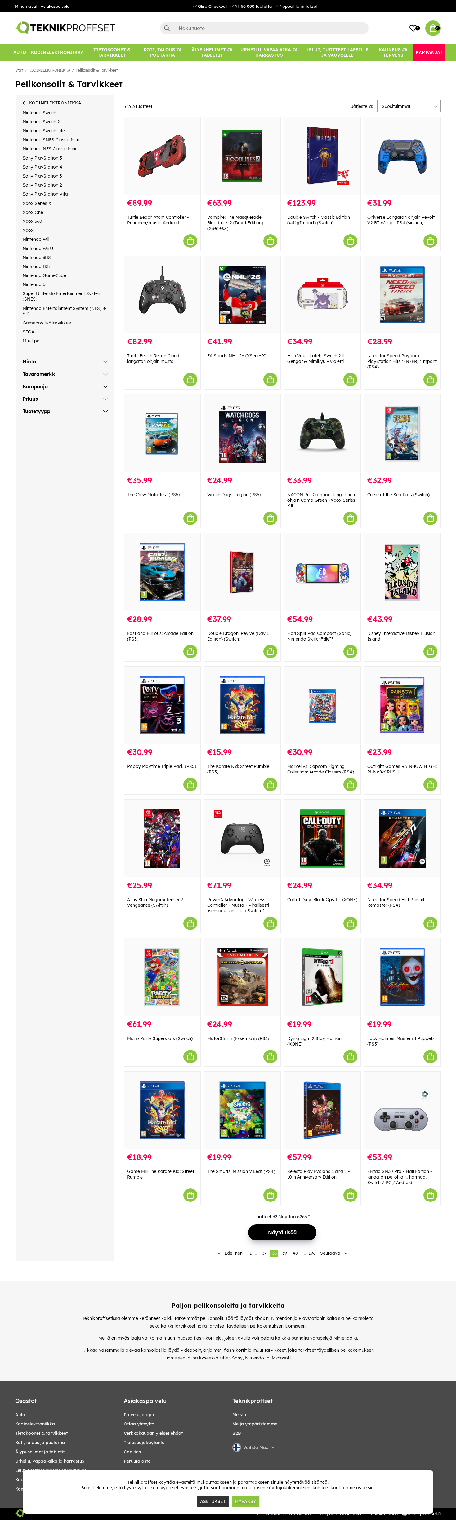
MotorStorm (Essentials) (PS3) (238, 1038)
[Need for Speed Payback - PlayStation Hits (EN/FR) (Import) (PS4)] (402, 295)
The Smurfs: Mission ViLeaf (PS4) (241, 1171)
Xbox (28, 230)
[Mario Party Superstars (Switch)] (162, 977)
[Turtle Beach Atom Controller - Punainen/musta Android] (162, 156)
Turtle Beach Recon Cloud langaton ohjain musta (153, 358)
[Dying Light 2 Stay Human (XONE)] (322, 977)
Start (19, 70)
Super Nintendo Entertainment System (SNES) (62, 296)
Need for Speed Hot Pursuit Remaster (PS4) (395, 902)
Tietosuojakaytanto (144, 1442)
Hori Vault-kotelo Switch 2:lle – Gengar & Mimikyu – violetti (318, 358)
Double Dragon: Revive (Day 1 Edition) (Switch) (238, 636)
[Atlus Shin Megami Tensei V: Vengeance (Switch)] (162, 838)
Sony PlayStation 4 (42, 167)
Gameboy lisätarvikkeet (48, 323)
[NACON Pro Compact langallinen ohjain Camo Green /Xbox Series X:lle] (322, 433)
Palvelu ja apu (139, 1414)
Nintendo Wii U (38, 248)
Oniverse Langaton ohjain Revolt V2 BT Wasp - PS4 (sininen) (401, 220)
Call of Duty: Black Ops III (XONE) (322, 899)
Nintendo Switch (39, 113)
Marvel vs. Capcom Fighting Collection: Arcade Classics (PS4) (320, 769)
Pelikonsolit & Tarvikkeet (97, 70)
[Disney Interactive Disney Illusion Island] (402, 572)
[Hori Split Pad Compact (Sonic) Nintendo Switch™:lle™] (322, 572)
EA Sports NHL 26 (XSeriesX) (236, 356)
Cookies (132, 1452)
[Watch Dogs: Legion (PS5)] (242, 433)
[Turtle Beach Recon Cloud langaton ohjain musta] (162, 295)
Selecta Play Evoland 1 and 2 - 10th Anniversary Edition (318, 1174)
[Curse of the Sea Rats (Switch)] (402, 433)
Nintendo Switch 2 (41, 122)
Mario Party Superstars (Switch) (160, 1038)
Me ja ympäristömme (254, 1424)
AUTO (20, 1414)
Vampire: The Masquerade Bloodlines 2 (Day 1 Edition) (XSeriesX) (235, 222)
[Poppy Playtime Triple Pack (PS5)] (162, 705)
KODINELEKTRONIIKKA (49, 70)
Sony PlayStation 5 (42, 158)
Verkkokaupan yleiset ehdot (153, 1433)
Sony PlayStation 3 (42, 176)
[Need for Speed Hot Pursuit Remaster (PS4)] (402, 838)
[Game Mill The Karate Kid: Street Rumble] (162, 1110)
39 (284, 1253)
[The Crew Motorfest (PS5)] (162, 433)
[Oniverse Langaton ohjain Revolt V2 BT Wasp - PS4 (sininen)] (402, 156)
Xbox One (33, 212)
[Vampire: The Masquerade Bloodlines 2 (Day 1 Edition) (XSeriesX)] (242, 156)
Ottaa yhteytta (139, 1424)
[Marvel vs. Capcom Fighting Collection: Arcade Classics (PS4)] (322, 705)
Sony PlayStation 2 (42, 185)
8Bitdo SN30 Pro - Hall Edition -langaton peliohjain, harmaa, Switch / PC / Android (399, 1177)
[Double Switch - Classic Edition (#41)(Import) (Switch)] (322, 156)
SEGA (28, 332)
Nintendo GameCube (44, 275)
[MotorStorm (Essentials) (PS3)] (242, 977)
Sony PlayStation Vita (45, 194)
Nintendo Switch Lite (44, 131)
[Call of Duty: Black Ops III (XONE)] (322, 838)
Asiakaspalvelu (55, 6)
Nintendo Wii (36, 239)
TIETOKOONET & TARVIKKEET (41, 1433)
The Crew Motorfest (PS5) (153, 494)
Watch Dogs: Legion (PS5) (234, 494)
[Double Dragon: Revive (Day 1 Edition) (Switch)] (242, 572)
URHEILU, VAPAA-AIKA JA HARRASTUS (49, 1461)
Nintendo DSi (36, 266)
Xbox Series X (37, 203)
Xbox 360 (32, 221)
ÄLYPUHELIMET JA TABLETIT (40, 1452)
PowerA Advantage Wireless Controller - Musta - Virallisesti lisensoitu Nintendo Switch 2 (238, 905)
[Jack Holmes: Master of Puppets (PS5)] (402, 977)
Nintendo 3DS (37, 257)
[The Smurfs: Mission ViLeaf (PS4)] (242, 1110)
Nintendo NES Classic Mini (49, 149)
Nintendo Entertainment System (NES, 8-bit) (65, 311)
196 (312, 1253)
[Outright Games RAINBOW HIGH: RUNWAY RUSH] (402, 705)
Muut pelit (33, 341)
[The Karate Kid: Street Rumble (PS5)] (242, 705)
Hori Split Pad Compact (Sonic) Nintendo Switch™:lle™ (319, 636)
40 (295, 1253)
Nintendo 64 (35, 284)
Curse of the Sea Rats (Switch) (398, 494)
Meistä (239, 1414)
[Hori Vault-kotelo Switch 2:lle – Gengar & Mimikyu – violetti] (322, 295)
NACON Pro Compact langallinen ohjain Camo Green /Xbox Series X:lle (321, 500)
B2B (236, 1433)
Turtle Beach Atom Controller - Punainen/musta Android (158, 220)
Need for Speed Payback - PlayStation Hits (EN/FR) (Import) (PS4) (402, 361)
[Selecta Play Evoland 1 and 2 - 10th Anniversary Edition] (322, 1110)
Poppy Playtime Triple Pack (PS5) (161, 766)
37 (264, 1253)
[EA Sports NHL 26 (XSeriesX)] (242, 295)
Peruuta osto (137, 1461)
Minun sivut (26, 6)
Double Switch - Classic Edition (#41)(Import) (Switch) (318, 220)
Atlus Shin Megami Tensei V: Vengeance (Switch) (155, 902)
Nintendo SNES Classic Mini (51, 140)
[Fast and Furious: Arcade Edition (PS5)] (162, 572)
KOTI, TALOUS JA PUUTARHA (40, 1442)
